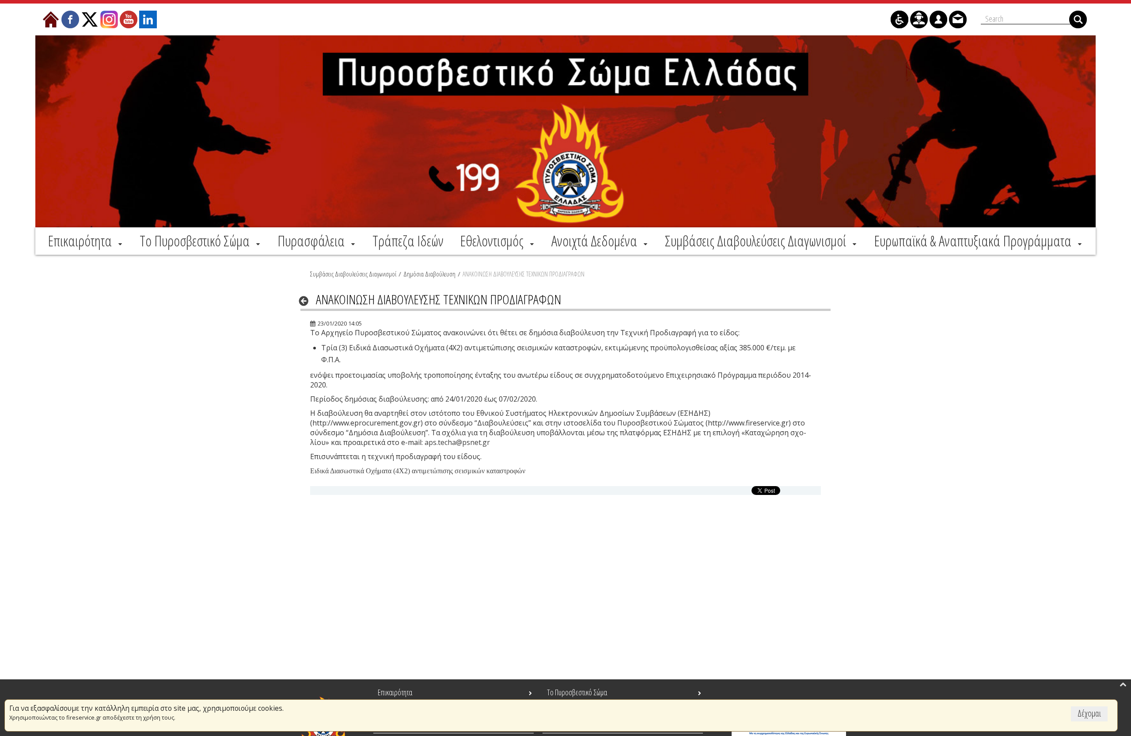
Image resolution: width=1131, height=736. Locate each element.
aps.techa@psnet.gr (457, 442)
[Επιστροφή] (306, 300)
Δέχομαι (1089, 713)
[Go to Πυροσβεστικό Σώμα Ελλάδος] (565, 131)
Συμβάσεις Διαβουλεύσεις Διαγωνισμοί (353, 273)
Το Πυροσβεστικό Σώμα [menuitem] (577, 692)
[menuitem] (86, 240)
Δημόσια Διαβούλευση (429, 273)
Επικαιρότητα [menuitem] (395, 692)
